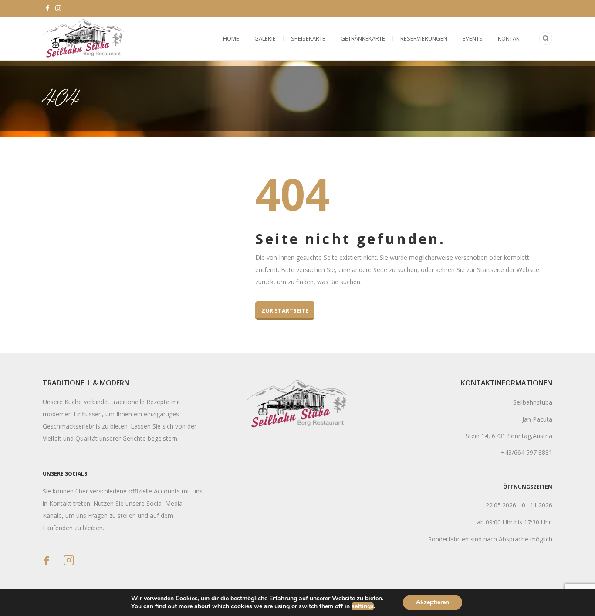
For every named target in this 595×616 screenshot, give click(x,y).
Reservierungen (423, 38)
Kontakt (510, 38)
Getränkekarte (363, 38)
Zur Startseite (284, 310)
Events (473, 38)
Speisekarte (308, 38)
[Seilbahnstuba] (83, 38)
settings (363, 606)
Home (231, 38)
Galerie (265, 38)
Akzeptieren (432, 602)
